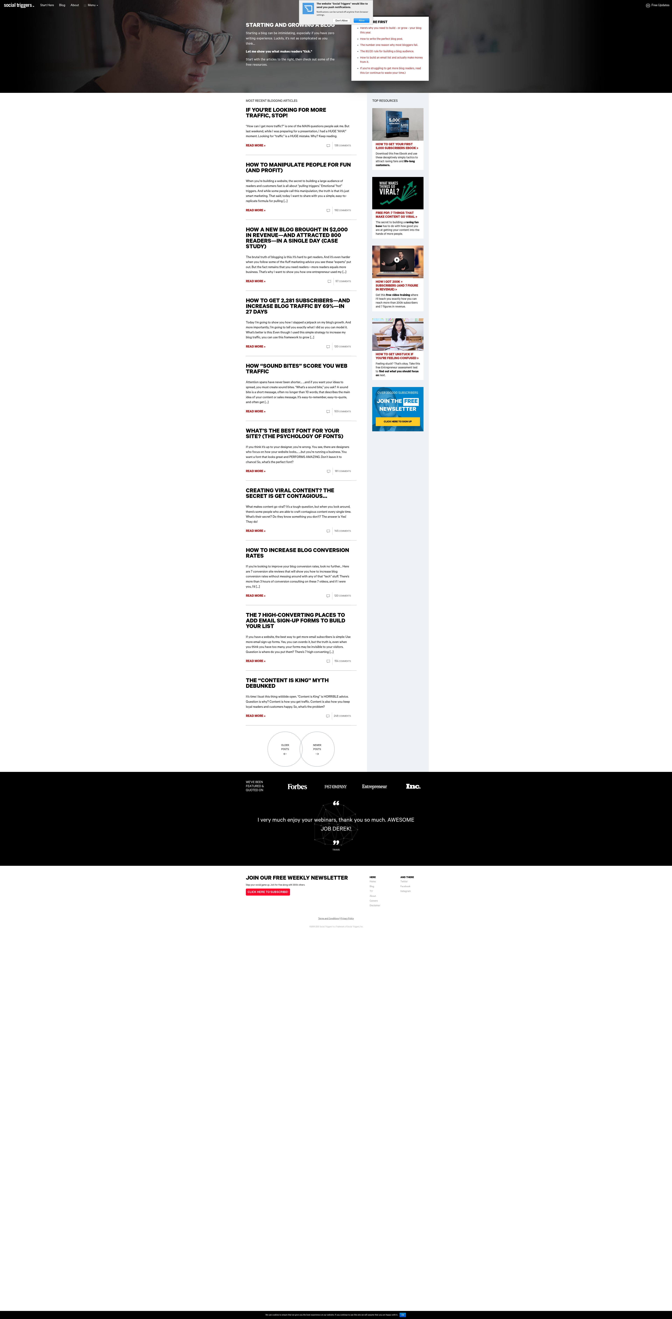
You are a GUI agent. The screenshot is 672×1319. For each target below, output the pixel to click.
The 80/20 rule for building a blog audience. (387, 51)
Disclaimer (375, 905)
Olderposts (285, 747)
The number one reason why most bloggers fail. (389, 45)
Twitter (404, 881)
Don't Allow (341, 20)
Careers (374, 901)
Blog (62, 5)
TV (371, 891)
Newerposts (317, 747)
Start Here (47, 5)
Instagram (405, 891)
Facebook (405, 886)
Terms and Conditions (328, 918)
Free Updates (660, 5)
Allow (362, 20)
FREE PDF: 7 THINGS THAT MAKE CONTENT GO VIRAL (396, 215)
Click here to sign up (398, 421)
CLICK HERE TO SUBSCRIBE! (268, 891)
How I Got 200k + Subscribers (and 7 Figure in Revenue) (397, 285)
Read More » (255, 145)
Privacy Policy (347, 918)
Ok (402, 1315)
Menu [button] (92, 5)
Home (373, 881)
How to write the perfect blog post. (381, 39)
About (75, 5)
